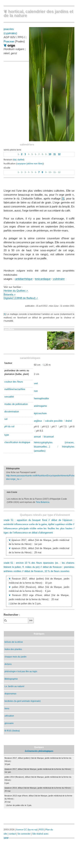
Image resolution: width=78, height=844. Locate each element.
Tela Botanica (42, 502)
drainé (68, 420)
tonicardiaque (43, 278)
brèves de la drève (14, 642)
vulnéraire (59, 278)
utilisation (9, 716)
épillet (21, 159)
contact (12, 834)
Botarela (8, 294)
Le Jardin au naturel (14, 686)
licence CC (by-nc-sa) (27, 829)
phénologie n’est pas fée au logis (21, 671)
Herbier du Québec (15, 290)
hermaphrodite (41, 398)
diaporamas (10, 693)
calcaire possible (54, 420)
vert (36, 383)
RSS (41, 829)
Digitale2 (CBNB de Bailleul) (20, 298)
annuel (37, 436)
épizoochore (40, 413)
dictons (8, 664)
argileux (38, 420)
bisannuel (49, 436)
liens (7, 708)
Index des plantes (13, 649)
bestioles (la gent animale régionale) (23, 701)
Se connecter (23, 834)
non (36, 391)
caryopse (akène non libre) (30, 163)
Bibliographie (11, 679)
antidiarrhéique (23, 278)
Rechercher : (12, 614)
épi (15, 159)
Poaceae (9, 41)
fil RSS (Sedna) (12, 730)
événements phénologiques (39, 751)
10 (50, 154)
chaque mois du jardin (15, 656)
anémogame (40, 406)
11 (54, 154)
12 (59, 154)
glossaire (9, 723)
